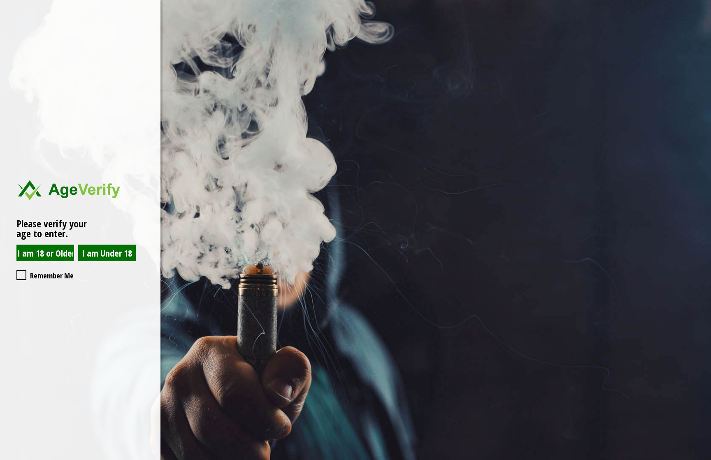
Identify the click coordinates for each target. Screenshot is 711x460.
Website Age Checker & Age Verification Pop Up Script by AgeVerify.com (701, 458)
